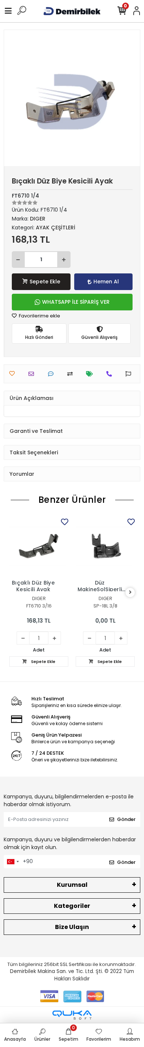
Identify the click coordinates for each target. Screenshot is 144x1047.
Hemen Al (106, 281)
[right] (130, 592)
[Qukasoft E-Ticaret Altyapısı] (72, 1015)
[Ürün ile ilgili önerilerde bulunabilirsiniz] (130, 373)
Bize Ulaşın (72, 927)
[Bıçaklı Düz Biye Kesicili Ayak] (38, 546)
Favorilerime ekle (39, 315)
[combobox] (12, 861)
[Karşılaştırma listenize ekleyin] (71, 373)
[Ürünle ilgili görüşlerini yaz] (52, 373)
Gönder (126, 819)
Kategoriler (72, 906)
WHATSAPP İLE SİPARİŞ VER (76, 302)
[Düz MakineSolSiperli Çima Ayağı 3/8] (105, 546)
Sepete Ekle (45, 281)
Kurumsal (72, 885)
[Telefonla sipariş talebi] (110, 373)
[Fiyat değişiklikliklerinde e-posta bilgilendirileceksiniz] (91, 373)
